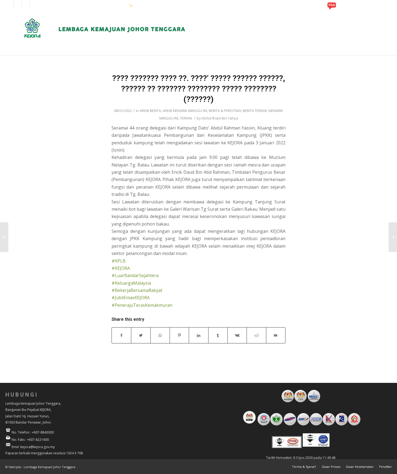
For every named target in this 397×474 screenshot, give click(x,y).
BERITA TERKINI (255, 110)
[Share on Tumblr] (217, 335)
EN (108, 5)
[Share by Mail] (275, 335)
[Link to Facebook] (9, 4)
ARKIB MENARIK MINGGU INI (185, 110)
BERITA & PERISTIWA (225, 110)
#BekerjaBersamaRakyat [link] (137, 290)
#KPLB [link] (119, 261)
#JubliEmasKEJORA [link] (131, 298)
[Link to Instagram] (17, 4)
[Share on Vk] (237, 335)
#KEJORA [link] (121, 268)
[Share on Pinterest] (179, 335)
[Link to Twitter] (34, 4)
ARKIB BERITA (150, 110)
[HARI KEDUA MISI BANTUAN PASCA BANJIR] (4, 237)
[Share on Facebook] (121, 335)
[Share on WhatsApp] (160, 335)
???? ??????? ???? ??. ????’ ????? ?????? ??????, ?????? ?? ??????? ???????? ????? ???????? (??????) (198, 88)
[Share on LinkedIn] (198, 335)
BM (116, 5)
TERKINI (186, 118)
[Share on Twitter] (140, 335)
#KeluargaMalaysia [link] (131, 283)
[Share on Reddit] (256, 335)
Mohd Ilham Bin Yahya (220, 118)
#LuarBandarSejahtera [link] (135, 275)
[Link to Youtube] (25, 4)
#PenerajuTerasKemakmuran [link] (142, 305)
